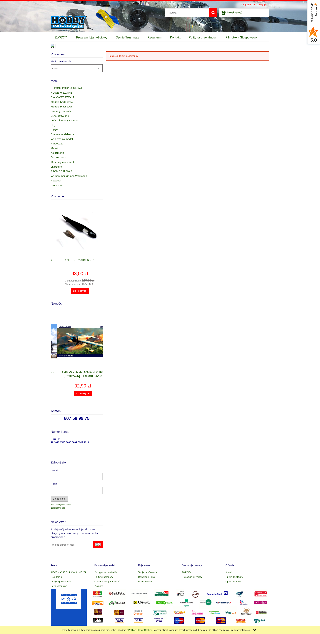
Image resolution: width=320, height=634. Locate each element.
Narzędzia (57, 143)
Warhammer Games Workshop (69, 175)
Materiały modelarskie (63, 162)
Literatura (56, 166)
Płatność (98, 586)
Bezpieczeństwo (59, 586)
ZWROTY (186, 572)
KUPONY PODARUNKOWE (67, 88)
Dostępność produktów (106, 572)
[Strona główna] (72, 18)
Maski (54, 148)
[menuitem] (61, 37)
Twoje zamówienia (147, 572)
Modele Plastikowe (62, 106)
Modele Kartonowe (62, 101)
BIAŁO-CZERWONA (62, 97)
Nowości (56, 180)
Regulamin (56, 577)
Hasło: (54, 483)
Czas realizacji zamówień (107, 581)
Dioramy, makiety (61, 111)
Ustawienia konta (147, 577)
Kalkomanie (57, 152)
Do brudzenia (58, 157)
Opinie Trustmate (234, 577)
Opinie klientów (233, 581)
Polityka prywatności (61, 581)
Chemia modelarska (62, 134)
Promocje (56, 185)
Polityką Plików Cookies (140, 630)
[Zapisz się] (98, 544)
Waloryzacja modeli (62, 138)
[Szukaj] (213, 12)
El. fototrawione (60, 115)
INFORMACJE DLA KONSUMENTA (68, 572)
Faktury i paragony (103, 577)
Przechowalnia (145, 581)
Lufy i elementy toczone (65, 120)
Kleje (53, 125)
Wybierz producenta (61, 61)
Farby (54, 129)
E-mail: (55, 470)
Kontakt (229, 572)
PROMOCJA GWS (61, 171)
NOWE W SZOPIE (61, 92)
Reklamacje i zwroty (192, 577)
